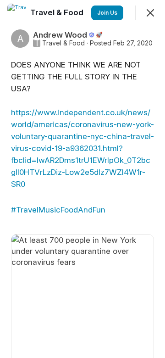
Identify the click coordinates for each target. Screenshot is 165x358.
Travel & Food (63, 43)
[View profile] (16, 13)
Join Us (107, 12)
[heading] (57, 12)
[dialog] (82, 179)
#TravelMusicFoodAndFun (58, 209)
